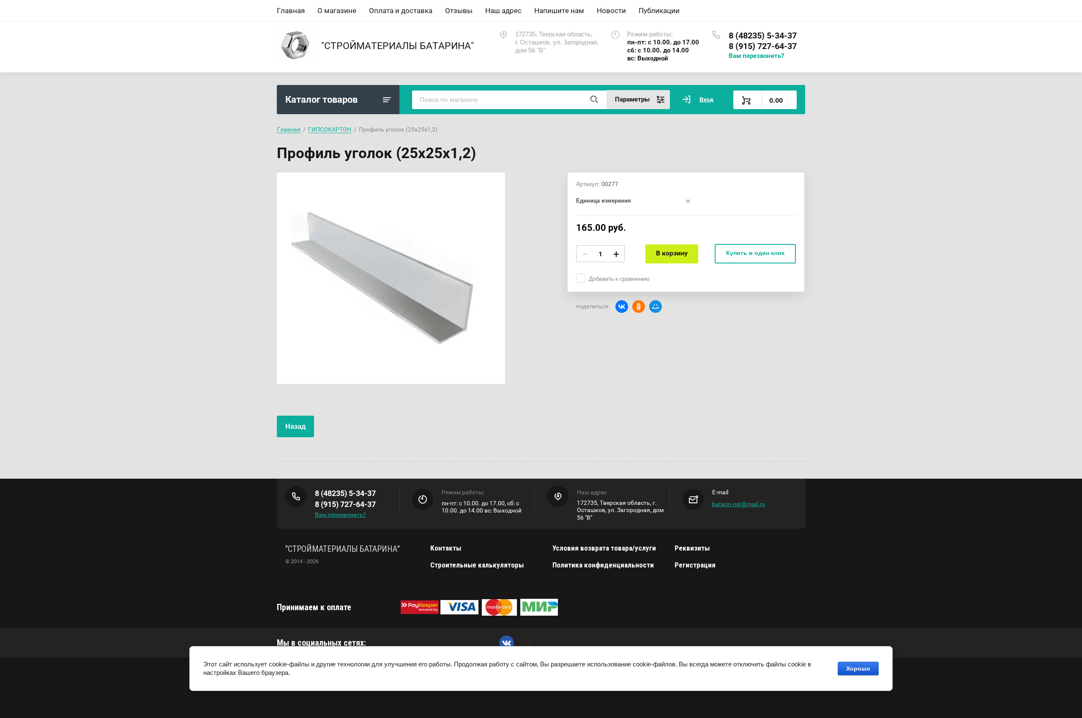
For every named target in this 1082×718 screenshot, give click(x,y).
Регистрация (695, 565)
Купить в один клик (755, 252)
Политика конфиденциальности (603, 565)
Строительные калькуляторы (477, 565)
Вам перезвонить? (756, 56)
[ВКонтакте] (621, 306)
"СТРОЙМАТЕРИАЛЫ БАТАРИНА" (397, 46)
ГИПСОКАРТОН (329, 129)
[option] (391, 278)
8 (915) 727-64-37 (763, 46)
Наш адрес (503, 10)
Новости (611, 10)
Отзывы (459, 10)
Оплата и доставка (400, 10)
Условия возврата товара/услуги (604, 548)
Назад (295, 426)
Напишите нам (559, 10)
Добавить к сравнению (619, 278)
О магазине (336, 10)
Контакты (445, 548)
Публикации (659, 10)
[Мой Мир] (655, 306)
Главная (291, 10)
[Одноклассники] (638, 306)
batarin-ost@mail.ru (738, 504)
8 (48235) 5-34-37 (763, 35)
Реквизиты (692, 548)
